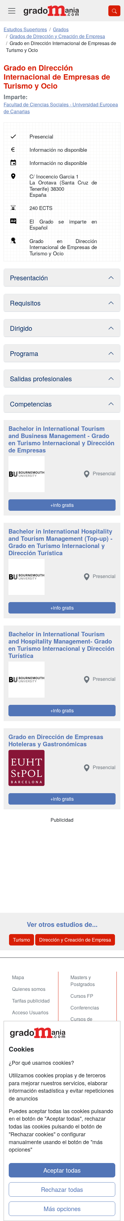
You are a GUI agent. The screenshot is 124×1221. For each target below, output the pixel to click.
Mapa (18, 977)
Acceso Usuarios (30, 1012)
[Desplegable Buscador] (114, 10)
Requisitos (25, 302)
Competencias (31, 403)
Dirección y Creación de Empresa (75, 939)
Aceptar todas (62, 1170)
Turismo (21, 939)
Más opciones (62, 1208)
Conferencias (84, 1007)
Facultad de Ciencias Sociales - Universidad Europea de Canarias (61, 108)
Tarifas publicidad (31, 1000)
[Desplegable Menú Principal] (12, 10)
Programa (24, 353)
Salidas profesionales (41, 378)
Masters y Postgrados (82, 981)
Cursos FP (81, 995)
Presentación (29, 277)
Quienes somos (28, 988)
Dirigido (21, 328)
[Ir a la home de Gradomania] (51, 10)
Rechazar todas (62, 1189)
